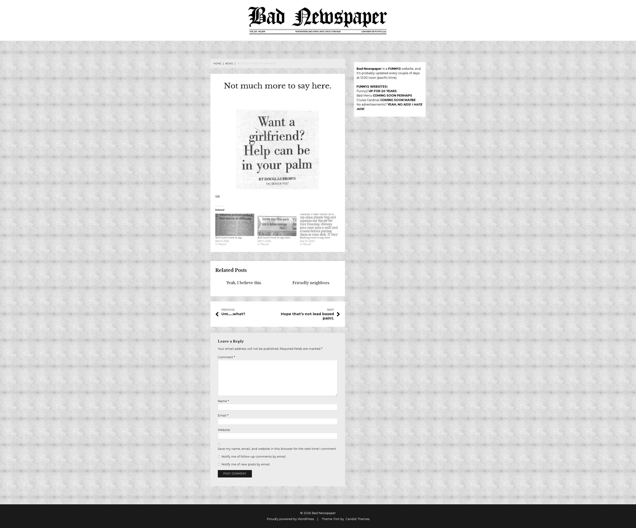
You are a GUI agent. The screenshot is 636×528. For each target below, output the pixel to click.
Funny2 (362, 91)
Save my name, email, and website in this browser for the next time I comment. (277, 449)
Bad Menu (364, 95)
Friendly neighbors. (311, 283)
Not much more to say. (228, 237)
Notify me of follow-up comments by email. (254, 456)
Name (223, 401)
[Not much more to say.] (234, 225)
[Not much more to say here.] (277, 225)
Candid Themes (358, 519)
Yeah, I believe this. (244, 283)
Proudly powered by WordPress (291, 519)
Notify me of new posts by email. (246, 464)
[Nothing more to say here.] (319, 225)
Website (224, 430)
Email (223, 415)
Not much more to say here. (274, 237)
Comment (226, 357)
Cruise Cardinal (368, 100)
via (217, 196)
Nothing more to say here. (315, 237)
